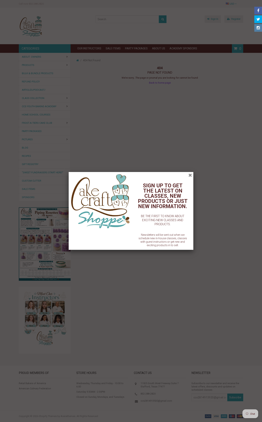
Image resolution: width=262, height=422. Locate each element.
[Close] (190, 175)
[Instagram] (258, 28)
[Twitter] (258, 19)
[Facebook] (258, 10)
